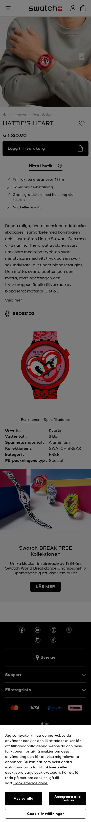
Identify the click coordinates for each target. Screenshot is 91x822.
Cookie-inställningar (45, 814)
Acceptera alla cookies (67, 798)
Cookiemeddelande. (30, 783)
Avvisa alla (24, 798)
